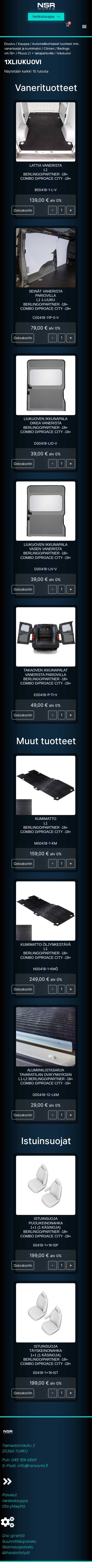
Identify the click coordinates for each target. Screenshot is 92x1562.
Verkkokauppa (15, 1500)
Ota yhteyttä (13, 1506)
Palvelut (9, 1494)
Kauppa (23, 44)
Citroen (49, 48)
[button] (84, 26)
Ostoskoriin (23, 210)
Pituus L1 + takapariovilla (35, 53)
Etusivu (9, 44)
